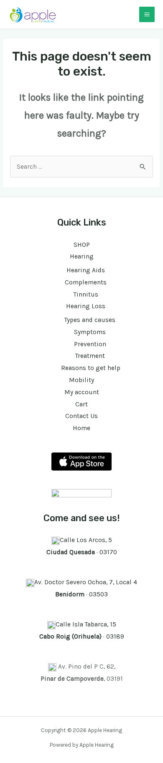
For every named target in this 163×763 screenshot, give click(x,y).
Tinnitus (86, 294)
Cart (81, 404)
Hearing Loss (85, 306)
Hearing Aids (85, 270)
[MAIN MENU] (147, 14)
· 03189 (81, 636)
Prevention (90, 344)
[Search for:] (81, 166)
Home (81, 428)
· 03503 (81, 594)
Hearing (82, 256)
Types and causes (89, 320)
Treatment (90, 356)
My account (81, 392)
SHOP (82, 244)
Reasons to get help (89, 368)
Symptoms (90, 332)
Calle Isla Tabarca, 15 (86, 624)
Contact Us (81, 416)
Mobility (81, 380)
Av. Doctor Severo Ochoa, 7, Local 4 (85, 582)
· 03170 (81, 552)
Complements (86, 282)
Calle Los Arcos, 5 (86, 540)
